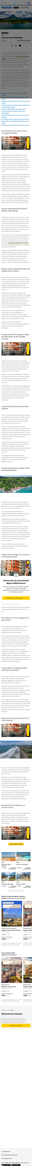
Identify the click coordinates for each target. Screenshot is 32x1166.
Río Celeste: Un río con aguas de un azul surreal (15, 119)
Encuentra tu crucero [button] (15, 1025)
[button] (25, 3)
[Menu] (2, 3)
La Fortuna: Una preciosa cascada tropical (13, 109)
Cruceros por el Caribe (16, 844)
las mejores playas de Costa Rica (18, 243)
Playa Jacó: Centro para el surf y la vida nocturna (15, 125)
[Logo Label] (16, 3)
